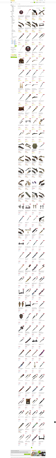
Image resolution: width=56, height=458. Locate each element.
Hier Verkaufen (13, 48)
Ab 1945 (13, 9)
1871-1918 (13, 8)
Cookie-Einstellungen (25, 457)
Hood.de (12, 0)
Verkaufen (34, 0)
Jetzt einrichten (13, 57)
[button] (44, 0)
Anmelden (27, 454)
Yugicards (12, 50)
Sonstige (13, 10)
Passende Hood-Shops (14, 49)
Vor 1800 (13, 7)
